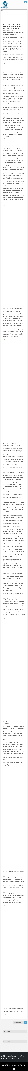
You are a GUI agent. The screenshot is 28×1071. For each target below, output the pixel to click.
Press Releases (14, 30)
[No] (26, 1066)
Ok (14, 1068)
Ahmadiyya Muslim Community (14, 1055)
